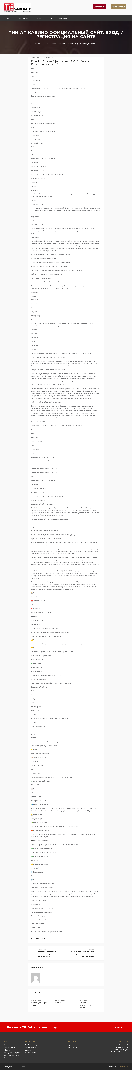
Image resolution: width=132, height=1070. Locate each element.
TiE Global (21, 1067)
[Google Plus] (55, 939)
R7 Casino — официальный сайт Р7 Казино (89, 1005)
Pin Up (58, 1003)
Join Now (118, 1027)
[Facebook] (49, 939)
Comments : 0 (48, 57)
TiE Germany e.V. (122, 1067)
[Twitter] (52, 939)
